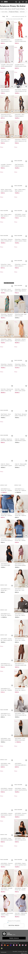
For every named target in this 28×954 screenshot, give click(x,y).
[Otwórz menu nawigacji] (2, 1)
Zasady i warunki (24, 953)
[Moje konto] (19, 1)
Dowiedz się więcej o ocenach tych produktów (13, 18)
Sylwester (22, 11)
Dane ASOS (15, 951)
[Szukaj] (16, 1)
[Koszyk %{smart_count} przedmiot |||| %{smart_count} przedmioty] (26, 1)
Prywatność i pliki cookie (22, 951)
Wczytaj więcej (14, 925)
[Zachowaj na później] (12, 36)
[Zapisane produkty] (23, 1)
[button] (2, 945)
